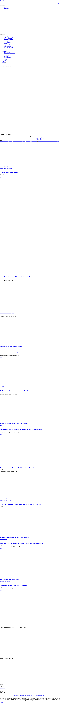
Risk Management (56, 141)
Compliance (27, 141)
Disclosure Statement (17, 695)
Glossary (43, 695)
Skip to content (2, 0)
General (36, 141)
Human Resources (40, 141)
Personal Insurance (51, 141)
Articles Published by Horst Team (7, 141)
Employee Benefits (32, 141)
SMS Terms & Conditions (24, 695)
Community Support (22, 141)
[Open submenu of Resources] (5, 62)
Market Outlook (45, 141)
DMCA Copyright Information (37, 695)
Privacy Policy (30, 695)
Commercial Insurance (16, 141)
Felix (2, 66)
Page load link (2, 701)
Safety (6, 539)
